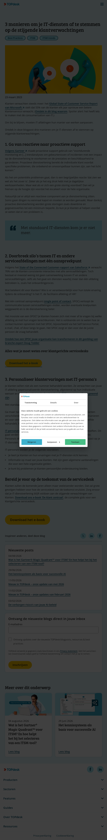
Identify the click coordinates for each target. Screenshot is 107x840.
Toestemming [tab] (31, 402)
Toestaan (75, 442)
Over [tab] (76, 402)
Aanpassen (52, 442)
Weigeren (31, 442)
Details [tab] (53, 402)
